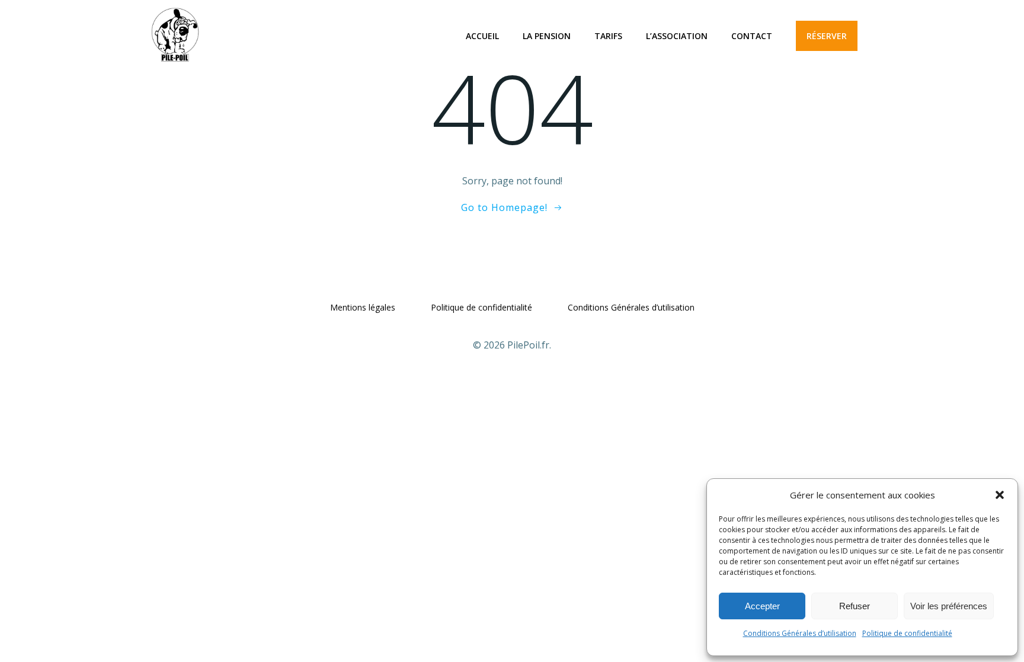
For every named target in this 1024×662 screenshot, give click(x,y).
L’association (677, 35)
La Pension (547, 35)
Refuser (854, 606)
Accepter (762, 606)
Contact (751, 35)
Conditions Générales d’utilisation (799, 633)
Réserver (827, 35)
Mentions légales (362, 307)
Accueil (482, 35)
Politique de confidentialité (907, 633)
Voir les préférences (948, 606)
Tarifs (608, 35)
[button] (1000, 495)
